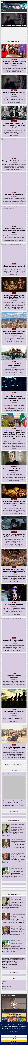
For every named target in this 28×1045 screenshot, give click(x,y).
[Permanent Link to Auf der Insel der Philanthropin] (13, 592)
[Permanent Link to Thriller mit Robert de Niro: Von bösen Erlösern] (13, 82)
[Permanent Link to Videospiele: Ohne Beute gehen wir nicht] (13, 147)
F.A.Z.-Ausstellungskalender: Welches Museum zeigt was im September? (18, 841)
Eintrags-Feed (5, 983)
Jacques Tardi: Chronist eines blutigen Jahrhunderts (14, 641)
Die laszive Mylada (7, 773)
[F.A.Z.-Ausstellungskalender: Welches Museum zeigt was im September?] (6, 846)
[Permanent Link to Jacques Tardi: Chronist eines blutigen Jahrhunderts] (13, 627)
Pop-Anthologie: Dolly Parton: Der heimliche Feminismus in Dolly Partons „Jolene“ (14, 35)
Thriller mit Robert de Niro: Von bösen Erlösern (14, 93)
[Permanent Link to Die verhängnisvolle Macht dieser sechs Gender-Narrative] (13, 734)
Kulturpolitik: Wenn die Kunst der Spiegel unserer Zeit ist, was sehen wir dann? (14, 230)
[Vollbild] (24, 1010)
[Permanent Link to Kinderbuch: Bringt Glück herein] (13, 181)
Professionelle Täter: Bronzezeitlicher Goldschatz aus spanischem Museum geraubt (14, 503)
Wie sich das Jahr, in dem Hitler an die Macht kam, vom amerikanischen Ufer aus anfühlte (14, 571)
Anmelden (4, 981)
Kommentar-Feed (6, 986)
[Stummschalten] (22, 1010)
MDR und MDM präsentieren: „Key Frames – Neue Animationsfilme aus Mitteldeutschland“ (14, 297)
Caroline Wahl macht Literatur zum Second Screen (14, 712)
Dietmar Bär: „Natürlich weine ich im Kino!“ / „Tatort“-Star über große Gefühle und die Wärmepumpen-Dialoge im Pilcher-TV (14, 397)
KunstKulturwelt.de (14, 6)
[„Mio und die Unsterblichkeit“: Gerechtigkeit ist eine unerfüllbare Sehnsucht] (6, 831)
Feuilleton (14, 59)
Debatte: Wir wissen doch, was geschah (14, 266)
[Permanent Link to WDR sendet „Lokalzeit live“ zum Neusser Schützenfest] (13, 353)
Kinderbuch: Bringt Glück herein (14, 195)
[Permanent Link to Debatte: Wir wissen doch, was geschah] (13, 253)
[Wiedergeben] (3, 1010)
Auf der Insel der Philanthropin (14, 605)
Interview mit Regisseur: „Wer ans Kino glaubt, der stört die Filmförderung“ (14, 535)
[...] (23, 805)
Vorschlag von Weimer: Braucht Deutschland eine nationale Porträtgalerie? (17, 868)
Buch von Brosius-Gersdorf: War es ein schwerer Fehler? (14, 470)
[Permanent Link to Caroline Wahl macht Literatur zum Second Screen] (13, 698)
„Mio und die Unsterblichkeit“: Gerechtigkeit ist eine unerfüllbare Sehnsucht (18, 826)
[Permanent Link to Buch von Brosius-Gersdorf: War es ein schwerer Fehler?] (13, 458)
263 (14, 764)
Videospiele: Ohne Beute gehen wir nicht (14, 161)
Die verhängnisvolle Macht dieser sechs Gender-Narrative (14, 748)
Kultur (14, 158)
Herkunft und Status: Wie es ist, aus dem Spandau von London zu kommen (14, 62)
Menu (4, 2)
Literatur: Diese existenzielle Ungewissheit (14, 676)
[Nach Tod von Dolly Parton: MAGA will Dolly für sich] (6, 860)
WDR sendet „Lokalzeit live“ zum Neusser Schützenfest (14, 365)
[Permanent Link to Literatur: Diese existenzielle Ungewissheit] (13, 662)
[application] (14, 1005)
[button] (14, 1005)
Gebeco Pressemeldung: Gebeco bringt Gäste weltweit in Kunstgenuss (14, 332)
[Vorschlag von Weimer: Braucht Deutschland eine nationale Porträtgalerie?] (6, 873)
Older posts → (19, 764)
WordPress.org (5, 988)
